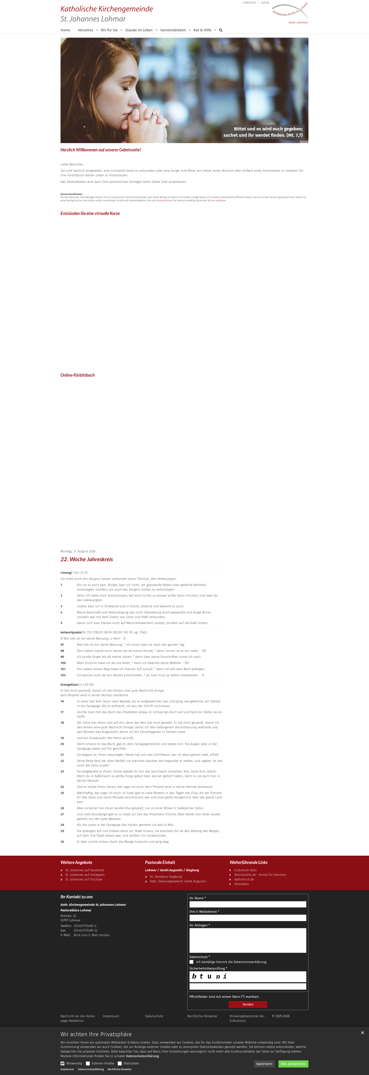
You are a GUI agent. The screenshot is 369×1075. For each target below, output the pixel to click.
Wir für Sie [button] (109, 30)
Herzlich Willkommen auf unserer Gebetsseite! (101, 149)
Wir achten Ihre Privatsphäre (96, 1034)
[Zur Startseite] (290, 12)
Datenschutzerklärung (142, 1056)
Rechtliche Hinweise (119, 1069)
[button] (219, 31)
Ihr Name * (197, 898)
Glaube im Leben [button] (139, 30)
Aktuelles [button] (85, 30)
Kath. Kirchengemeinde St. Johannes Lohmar (93, 905)
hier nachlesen (218, 200)
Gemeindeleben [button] (173, 30)
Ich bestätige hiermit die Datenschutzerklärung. (231, 962)
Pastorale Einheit (160, 862)
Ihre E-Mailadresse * (204, 912)
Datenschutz (154, 1016)
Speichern (264, 1064)
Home (65, 30)
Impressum (67, 1069)
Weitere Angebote (76, 862)
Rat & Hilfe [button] (202, 30)
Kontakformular (164, 200)
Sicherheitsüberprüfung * (208, 968)
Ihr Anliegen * (199, 925)
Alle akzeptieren (293, 1064)
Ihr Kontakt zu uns (77, 896)
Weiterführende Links (249, 862)
